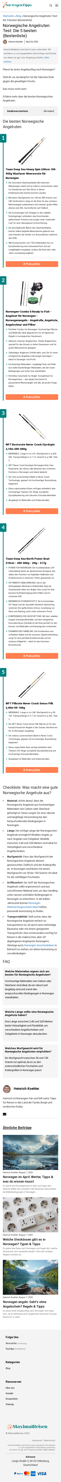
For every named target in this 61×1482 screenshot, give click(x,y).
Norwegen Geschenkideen (39, 945)
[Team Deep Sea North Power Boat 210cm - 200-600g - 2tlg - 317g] (32, 540)
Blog (18, 15)
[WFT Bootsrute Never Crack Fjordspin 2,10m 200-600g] (32, 426)
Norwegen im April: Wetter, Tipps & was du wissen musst (28, 1179)
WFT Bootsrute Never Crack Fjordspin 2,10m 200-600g (30, 447)
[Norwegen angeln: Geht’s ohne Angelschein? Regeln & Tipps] (30, 1292)
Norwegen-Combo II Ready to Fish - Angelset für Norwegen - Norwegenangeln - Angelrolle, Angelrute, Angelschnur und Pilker (32, 318)
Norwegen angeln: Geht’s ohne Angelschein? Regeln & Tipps (24, 1304)
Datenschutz (49, 1440)
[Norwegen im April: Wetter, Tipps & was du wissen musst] (30, 1167)
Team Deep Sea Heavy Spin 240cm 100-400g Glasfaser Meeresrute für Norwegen (31, 174)
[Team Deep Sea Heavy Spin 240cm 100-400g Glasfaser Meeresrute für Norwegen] (32, 151)
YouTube (10, 1349)
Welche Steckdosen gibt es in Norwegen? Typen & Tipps (24, 1242)
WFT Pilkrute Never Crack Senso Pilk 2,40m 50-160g (29, 705)
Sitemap (10, 1404)
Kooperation (12, 1398)
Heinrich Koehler (26, 1089)
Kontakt (9, 1393)
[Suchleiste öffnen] (51, 5)
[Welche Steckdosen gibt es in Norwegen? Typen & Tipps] (30, 1230)
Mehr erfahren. (49, 1450)
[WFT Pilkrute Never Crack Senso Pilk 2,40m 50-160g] (32, 685)
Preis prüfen (33, 263)
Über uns (10, 1388)
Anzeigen (48, 111)
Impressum (37, 1440)
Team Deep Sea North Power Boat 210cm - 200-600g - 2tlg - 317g (28, 561)
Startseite (8, 15)
